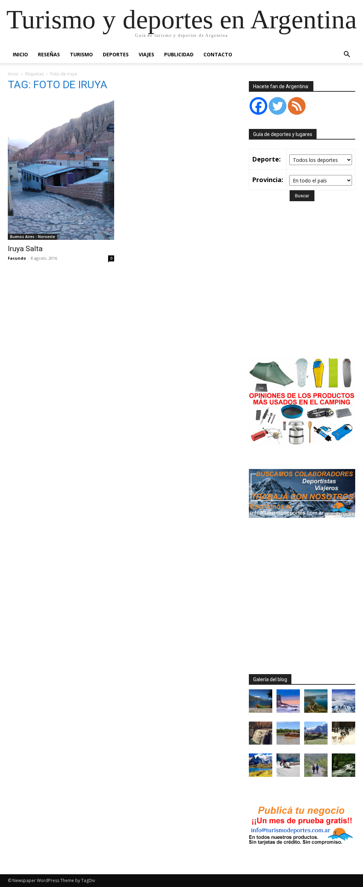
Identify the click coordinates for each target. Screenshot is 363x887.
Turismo (81, 54)
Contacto (217, 54)
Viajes (146, 54)
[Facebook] (258, 106)
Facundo (17, 258)
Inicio (20, 54)
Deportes (116, 54)
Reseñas (49, 54)
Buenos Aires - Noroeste (32, 236)
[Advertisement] (306, 288)
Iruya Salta (25, 248)
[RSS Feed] (297, 106)
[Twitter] (277, 106)
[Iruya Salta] (61, 169)
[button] (346, 55)
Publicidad (179, 54)
